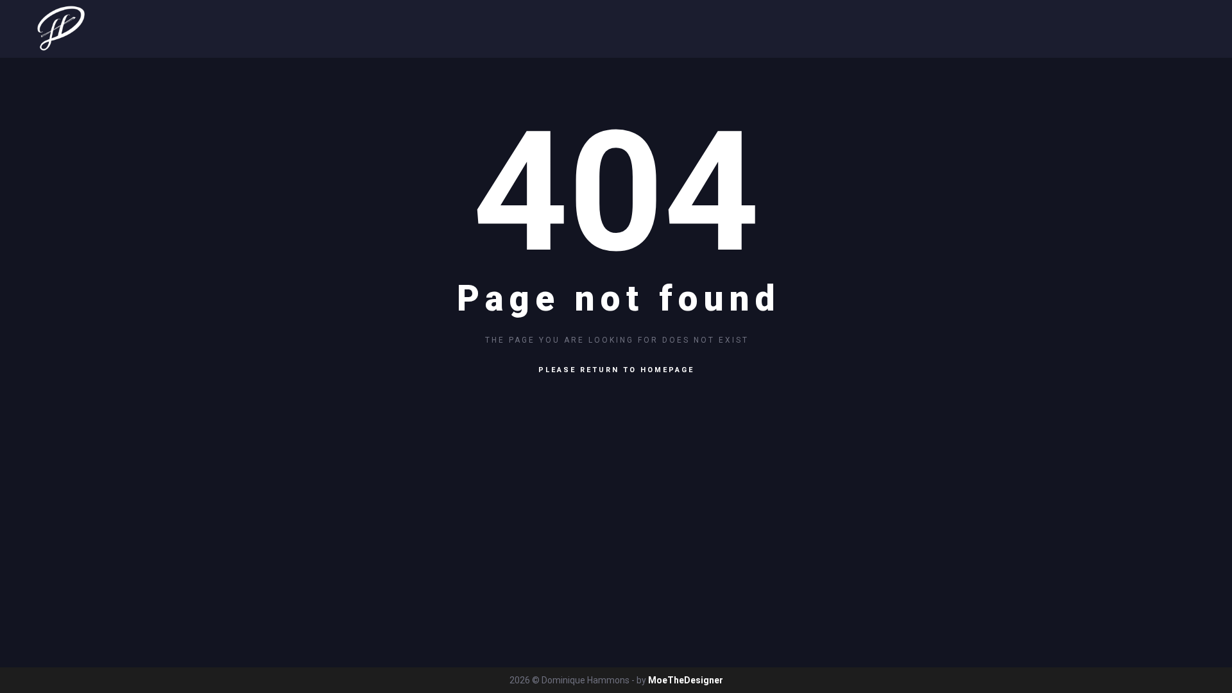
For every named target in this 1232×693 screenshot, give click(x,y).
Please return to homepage (616, 370)
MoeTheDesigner (685, 680)
